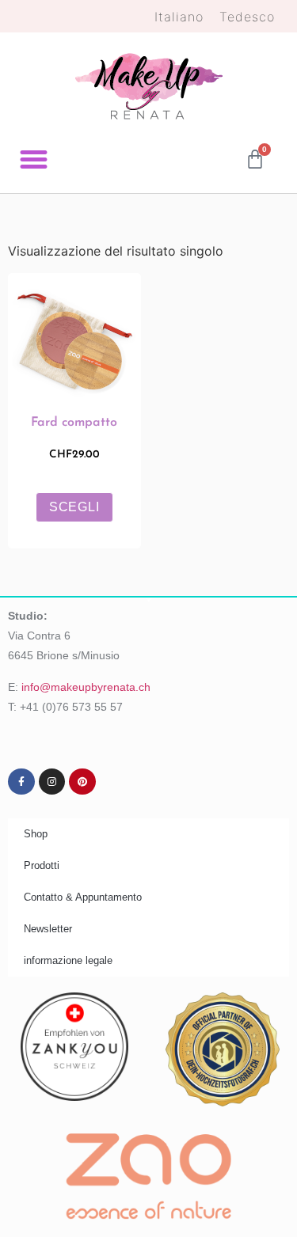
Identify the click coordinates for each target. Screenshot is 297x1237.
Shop (36, 834)
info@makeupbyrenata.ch (85, 687)
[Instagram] (52, 781)
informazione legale (68, 960)
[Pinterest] (82, 781)
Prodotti (41, 865)
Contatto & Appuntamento (83, 897)
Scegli (74, 507)
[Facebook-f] (21, 781)
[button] (34, 160)
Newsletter (48, 929)
